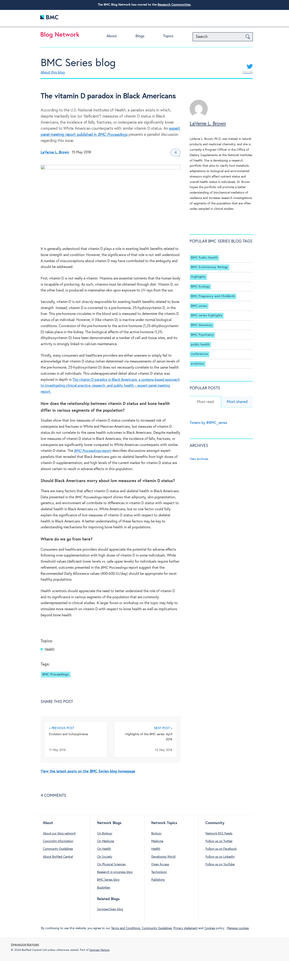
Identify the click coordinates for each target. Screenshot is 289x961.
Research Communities (174, 4)
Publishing (158, 879)
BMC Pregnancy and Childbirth (213, 296)
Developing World (163, 856)
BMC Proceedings (55, 674)
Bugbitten (103, 887)
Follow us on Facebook (221, 848)
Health (49, 649)
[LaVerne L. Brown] (199, 116)
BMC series (199, 306)
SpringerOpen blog (110, 909)
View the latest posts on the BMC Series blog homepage (88, 771)
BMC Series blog (78, 63)
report (92, 451)
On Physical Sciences (111, 864)
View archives (199, 459)
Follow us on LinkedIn (220, 856)
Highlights (198, 276)
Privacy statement (185, 928)
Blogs (139, 36)
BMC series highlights (206, 315)
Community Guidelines (58, 848)
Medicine (157, 841)
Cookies (209, 928)
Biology (156, 833)
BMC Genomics (201, 325)
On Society (104, 856)
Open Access (160, 864)
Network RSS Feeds (218, 833)
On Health (104, 848)
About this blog (53, 72)
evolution (197, 363)
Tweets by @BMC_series (208, 423)
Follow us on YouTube (220, 864)
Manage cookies (238, 928)
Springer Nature (99, 950)
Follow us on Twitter (219, 841)
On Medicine (105, 841)
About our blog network (59, 833)
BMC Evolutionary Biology (209, 267)
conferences (199, 354)
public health (200, 344)
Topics (168, 36)
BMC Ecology (200, 286)
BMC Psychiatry (202, 334)
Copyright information (58, 841)
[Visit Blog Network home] (60, 36)
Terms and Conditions (125, 928)
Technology (159, 872)
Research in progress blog (115, 872)
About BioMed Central (58, 856)
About (112, 36)
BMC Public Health (204, 257)
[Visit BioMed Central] (49, 18)
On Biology (104, 833)
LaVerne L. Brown (208, 123)
